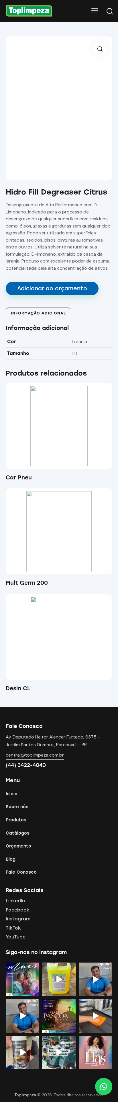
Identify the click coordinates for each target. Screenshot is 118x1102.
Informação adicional (38, 313)
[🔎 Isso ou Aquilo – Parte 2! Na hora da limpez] (95, 979)
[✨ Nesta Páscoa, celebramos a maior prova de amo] (59, 1016)
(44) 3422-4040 (26, 765)
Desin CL (18, 688)
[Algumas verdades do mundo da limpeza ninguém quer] (59, 1052)
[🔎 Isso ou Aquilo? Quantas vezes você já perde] (22, 1016)
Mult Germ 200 (27, 583)
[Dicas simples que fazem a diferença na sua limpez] (95, 1016)
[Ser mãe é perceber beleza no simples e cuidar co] (22, 979)
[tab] (38, 313)
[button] (51, 426)
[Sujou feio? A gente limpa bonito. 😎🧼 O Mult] (59, 979)
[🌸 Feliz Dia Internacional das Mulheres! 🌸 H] (95, 1052)
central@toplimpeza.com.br (35, 755)
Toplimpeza (25, 1094)
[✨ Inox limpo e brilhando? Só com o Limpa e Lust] (22, 1052)
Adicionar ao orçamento (52, 288)
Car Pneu (19, 477)
